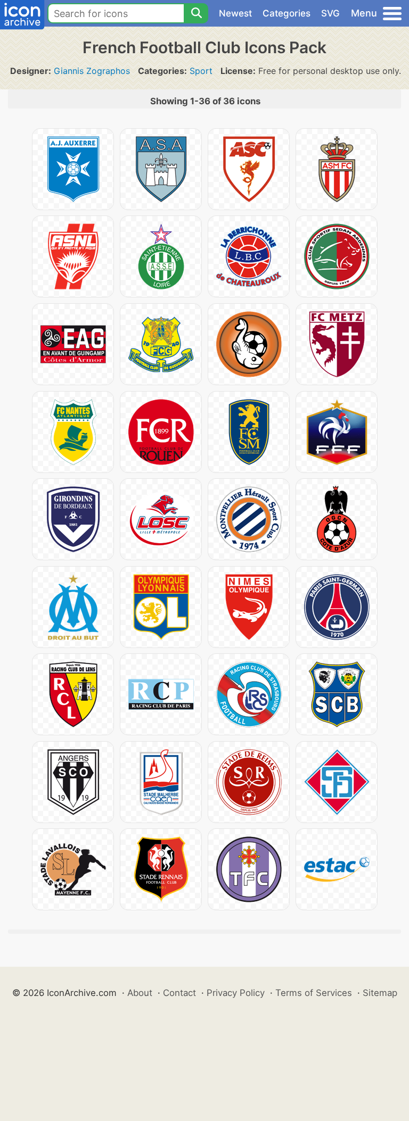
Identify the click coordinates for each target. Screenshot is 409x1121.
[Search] (196, 13)
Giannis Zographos (92, 70)
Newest (235, 13)
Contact (179, 992)
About (139, 992)
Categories (286, 13)
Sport (201, 70)
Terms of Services (313, 992)
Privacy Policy (236, 992)
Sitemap (380, 992)
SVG (330, 13)
